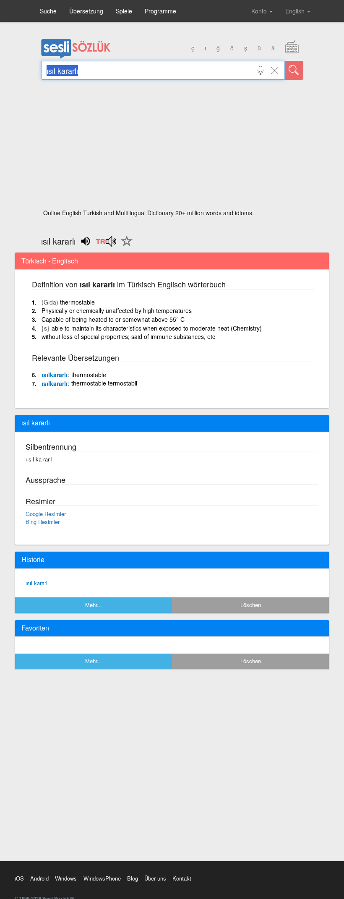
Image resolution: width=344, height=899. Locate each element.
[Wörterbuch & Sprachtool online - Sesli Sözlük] (76, 56)
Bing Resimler (43, 522)
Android (39, 878)
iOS (19, 878)
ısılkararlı (55, 374)
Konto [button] (259, 11)
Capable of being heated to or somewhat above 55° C (113, 319)
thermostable (77, 302)
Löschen (250, 605)
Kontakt (181, 878)
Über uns (155, 878)
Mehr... (93, 605)
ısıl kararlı (37, 583)
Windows (66, 878)
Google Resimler (46, 514)
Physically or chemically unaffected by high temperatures (117, 310)
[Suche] (294, 70)
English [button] (295, 11)
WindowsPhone (102, 878)
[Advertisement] (172, 147)
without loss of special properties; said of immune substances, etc (128, 336)
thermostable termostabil (104, 383)
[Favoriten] (124, 246)
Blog (132, 878)
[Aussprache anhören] (106, 244)
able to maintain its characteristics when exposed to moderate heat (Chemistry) (157, 328)
